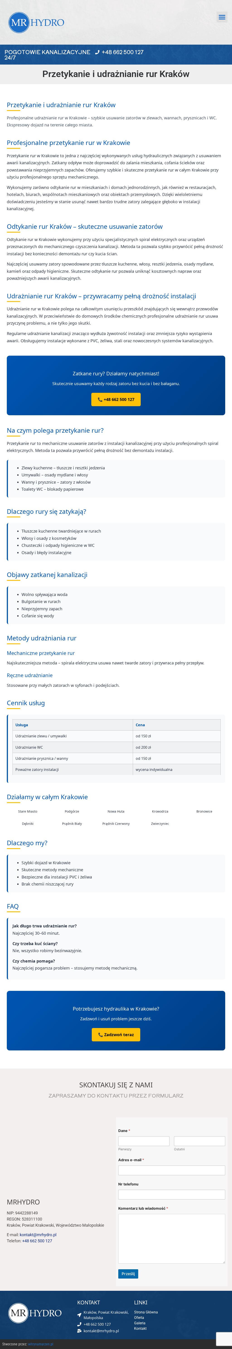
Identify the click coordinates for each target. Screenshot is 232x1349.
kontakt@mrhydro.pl (38, 1234)
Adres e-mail (131, 1160)
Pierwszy (125, 1149)
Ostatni (179, 1149)
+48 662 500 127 (123, 52)
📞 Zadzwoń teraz (116, 1034)
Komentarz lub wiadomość (143, 1208)
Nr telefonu (128, 1184)
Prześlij (128, 1274)
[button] (222, 17)
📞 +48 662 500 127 (116, 399)
